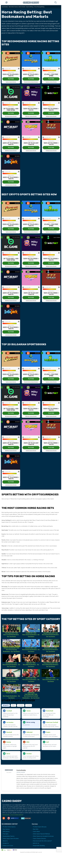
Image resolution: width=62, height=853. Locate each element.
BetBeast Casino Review (11, 150)
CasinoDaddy (21, 770)
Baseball (9, 732)
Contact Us (6, 843)
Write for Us (36, 843)
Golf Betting (50, 677)
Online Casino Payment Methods (41, 834)
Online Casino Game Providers (11, 838)
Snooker (29, 753)
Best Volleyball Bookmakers (50, 664)
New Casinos (6, 829)
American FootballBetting (31, 693)
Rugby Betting (11, 692)
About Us (5, 841)
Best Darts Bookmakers (29, 679)
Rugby (48, 732)
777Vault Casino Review (51, 150)
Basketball (49, 711)
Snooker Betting (11, 677)
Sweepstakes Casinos (8, 836)
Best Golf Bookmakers (49, 679)
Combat (28, 705)
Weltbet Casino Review (51, 116)
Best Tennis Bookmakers (29, 634)
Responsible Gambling (39, 845)
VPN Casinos (6, 831)
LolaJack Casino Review (10, 184)
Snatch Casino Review (31, 150)
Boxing (8, 742)
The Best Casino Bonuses (39, 827)
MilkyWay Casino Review (31, 116)
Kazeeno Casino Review (51, 81)
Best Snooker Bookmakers (11, 679)
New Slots (35, 829)
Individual (20, 705)
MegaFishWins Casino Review (31, 81)
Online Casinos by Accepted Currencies (43, 836)
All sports (6, 705)
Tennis (28, 711)
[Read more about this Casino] (11, 58)
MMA (27, 742)
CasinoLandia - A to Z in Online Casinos (12, 814)
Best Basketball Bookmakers (50, 634)
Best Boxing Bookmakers (10, 664)
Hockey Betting (31, 648)
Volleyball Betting (50, 663)
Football (9, 711)
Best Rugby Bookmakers (10, 696)
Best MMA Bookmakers (29, 664)
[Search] (55, 2)
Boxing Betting (11, 663)
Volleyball (29, 732)
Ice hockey (9, 722)
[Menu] (6, 2)
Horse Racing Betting (11, 648)
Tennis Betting (31, 633)
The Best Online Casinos (9, 827)
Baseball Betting (50, 648)
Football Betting (11, 633)
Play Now (11, 79)
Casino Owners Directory (39, 838)
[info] (18, 68)
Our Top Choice (11, 636)
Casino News (36, 831)
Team (13, 705)
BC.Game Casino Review (11, 116)
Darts (8, 753)
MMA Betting (30, 663)
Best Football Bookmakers (11, 634)
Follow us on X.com (8, 845)
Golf (47, 742)
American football (52, 722)
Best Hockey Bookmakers (29, 649)
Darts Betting (31, 677)
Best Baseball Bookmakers (50, 649)
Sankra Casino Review (11, 81)
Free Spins (5, 834)
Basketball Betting (50, 633)
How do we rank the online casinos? (42, 841)
